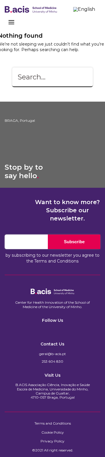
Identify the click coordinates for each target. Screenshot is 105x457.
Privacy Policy (52, 441)
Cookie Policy (52, 432)
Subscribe (74, 241)
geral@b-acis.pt (52, 354)
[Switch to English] (84, 9)
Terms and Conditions (56, 261)
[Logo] (31, 9)
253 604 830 (52, 361)
